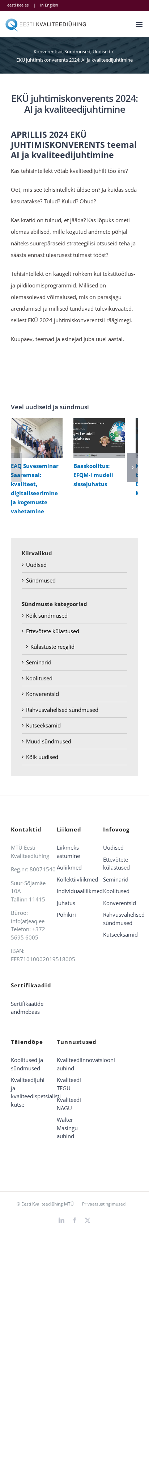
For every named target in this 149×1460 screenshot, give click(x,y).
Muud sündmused (48, 741)
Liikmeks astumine (68, 851)
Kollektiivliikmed (74, 879)
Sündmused (41, 580)
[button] (16, 467)
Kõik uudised (42, 756)
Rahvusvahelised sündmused (62, 709)
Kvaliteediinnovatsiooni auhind (74, 1064)
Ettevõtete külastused (52, 631)
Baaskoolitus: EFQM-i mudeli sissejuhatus (97, 438)
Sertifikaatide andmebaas (27, 1008)
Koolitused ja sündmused (27, 1064)
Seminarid (38, 662)
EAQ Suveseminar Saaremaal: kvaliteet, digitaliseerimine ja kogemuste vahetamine (35, 438)
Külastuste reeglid (52, 646)
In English (49, 5)
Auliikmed (69, 867)
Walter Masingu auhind (67, 1128)
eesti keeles (18, 5)
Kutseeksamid (43, 725)
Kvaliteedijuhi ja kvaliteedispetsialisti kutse (28, 1092)
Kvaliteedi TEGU (69, 1084)
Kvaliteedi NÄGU (69, 1104)
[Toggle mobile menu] (140, 24)
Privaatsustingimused (103, 1204)
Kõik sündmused (47, 615)
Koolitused (39, 678)
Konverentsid (42, 693)
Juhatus (66, 903)
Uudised (36, 564)
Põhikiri (66, 914)
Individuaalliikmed (74, 891)
